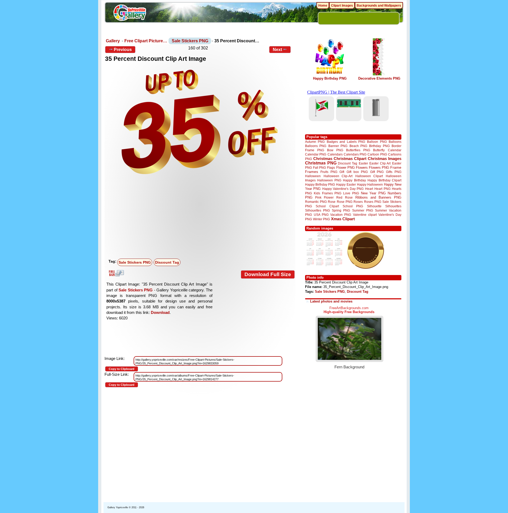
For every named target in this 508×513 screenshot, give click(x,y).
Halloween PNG (329, 180)
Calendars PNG (355, 154)
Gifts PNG (393, 171)
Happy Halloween (370, 184)
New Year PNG (373, 193)
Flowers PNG (379, 168)
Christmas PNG (321, 163)
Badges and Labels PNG (346, 141)
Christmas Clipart (350, 158)
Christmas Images (384, 158)
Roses (358, 202)
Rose (331, 202)
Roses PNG (372, 202)
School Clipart (327, 206)
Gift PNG (377, 171)
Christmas (322, 158)
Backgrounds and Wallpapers (379, 5)
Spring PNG (341, 210)
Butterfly (379, 150)
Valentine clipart (365, 214)
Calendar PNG (315, 154)
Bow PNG (335, 150)
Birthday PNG (379, 146)
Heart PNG (382, 188)
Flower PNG (345, 168)
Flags (331, 167)
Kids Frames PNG (327, 193)
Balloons (395, 141)
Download (160, 312)
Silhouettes (393, 206)
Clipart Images (342, 5)
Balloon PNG (377, 141)
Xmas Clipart (343, 219)
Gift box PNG (357, 171)
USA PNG (321, 214)
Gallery (113, 41)
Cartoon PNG (377, 154)
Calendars (335, 154)
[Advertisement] (201, 217)
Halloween (313, 176)
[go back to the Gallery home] (129, 13)
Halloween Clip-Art (338, 176)
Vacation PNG (340, 214)
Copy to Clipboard (121, 368)
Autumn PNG (315, 141)
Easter (363, 163)
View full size (115, 273)
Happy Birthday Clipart (384, 180)
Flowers (362, 168)
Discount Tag (167, 262)
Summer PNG (362, 210)
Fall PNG (319, 167)
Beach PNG (358, 146)
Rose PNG (344, 202)
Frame (395, 168)
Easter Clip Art (380, 163)
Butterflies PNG (358, 150)
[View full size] (200, 122)
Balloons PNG (315, 146)
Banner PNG (337, 146)
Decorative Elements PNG (379, 78)
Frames (311, 172)
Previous (123, 49)
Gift (341, 171)
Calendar (394, 150)
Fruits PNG (328, 171)
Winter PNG (321, 219)
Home (322, 5)
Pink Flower (324, 197)
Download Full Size (267, 274)
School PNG (353, 206)
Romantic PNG (316, 202)
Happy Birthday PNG (330, 78)
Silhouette (374, 206)
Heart (369, 188)
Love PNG (351, 193)
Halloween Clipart (369, 176)
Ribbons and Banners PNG (378, 197)
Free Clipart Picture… (145, 41)
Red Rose (344, 197)
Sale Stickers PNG (190, 41)
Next (277, 49)
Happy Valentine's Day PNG (343, 189)
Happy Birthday (354, 180)
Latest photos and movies (331, 301)
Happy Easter (346, 184)
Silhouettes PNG (317, 210)
